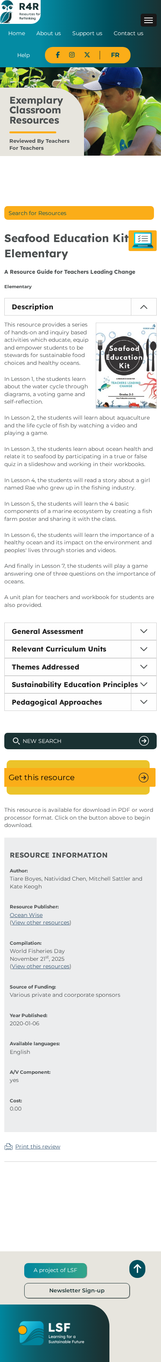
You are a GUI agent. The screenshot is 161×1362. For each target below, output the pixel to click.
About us (48, 33)
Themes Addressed (45, 666)
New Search (42, 741)
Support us (87, 33)
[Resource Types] (143, 240)
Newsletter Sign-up (77, 1290)
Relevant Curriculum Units (59, 648)
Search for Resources (37, 213)
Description (32, 306)
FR (115, 55)
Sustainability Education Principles (75, 684)
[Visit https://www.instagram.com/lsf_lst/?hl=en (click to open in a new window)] (72, 55)
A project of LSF (55, 1270)
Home (16, 33)
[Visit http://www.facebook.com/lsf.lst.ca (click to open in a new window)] (58, 55)
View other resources (41, 922)
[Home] (20, 11)
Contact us (128, 33)
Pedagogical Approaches (57, 702)
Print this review (37, 1146)
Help (23, 55)
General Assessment (47, 631)
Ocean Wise (26, 915)
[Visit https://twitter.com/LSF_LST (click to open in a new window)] (87, 55)
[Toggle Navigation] (149, 20)
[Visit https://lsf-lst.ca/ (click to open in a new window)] (51, 1332)
